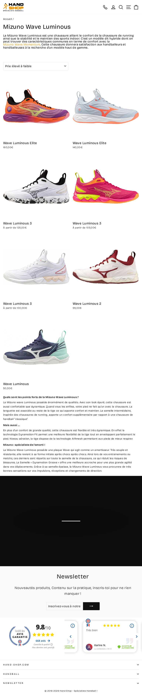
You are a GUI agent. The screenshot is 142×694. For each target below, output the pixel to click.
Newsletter (13, 683)
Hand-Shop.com (16, 664)
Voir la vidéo (73, 528)
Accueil (7, 19)
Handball (11, 674)
